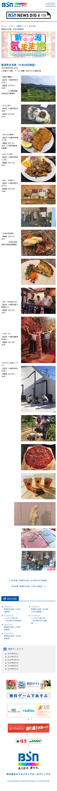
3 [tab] (31, 719)
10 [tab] (41, 734)
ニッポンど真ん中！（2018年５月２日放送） (39, 619)
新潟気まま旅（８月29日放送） (19, 64)
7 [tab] (32, 734)
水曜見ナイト (21, 26)
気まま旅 (32, 26)
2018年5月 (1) (13, 669)
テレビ (11, 26)
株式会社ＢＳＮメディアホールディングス (28, 774)
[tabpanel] (13, 710)
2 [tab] (28, 719)
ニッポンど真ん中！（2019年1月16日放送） (13, 618)
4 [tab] (24, 734)
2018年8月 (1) (13, 663)
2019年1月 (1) (13, 657)
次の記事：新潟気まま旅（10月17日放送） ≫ (28, 586)
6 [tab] (29, 734)
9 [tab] (38, 734)
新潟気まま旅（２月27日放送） (12, 609)
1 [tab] (25, 719)
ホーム (3, 26)
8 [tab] (35, 734)
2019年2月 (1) (13, 653)
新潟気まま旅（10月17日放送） (12, 627)
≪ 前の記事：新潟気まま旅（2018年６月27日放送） (28, 580)
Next (52, 710)
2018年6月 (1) (13, 666)
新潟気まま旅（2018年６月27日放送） (39, 609)
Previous (4, 710)
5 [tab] (27, 734)
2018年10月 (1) (13, 660)
